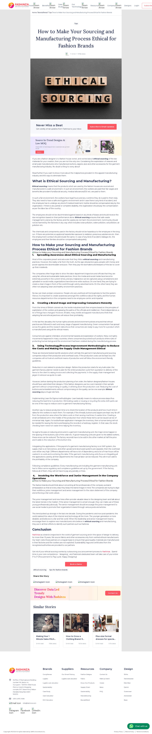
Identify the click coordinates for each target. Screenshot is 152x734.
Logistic (45, 679)
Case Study (46, 691)
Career (102, 683)
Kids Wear (127, 683)
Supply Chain (85, 687)
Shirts (126, 674)
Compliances (47, 674)
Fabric (83, 679)
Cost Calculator (48, 696)
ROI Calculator (48, 700)
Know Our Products (87, 683)
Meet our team (105, 679)
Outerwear (128, 691)
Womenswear (128, 679)
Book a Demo (76, 564)
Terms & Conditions (142, 731)
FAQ (101, 691)
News (101, 687)
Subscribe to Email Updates (102, 127)
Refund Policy (129, 731)
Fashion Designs (86, 674)
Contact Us (113, 593)
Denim (126, 687)
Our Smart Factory (68, 674)
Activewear (128, 696)
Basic (126, 700)
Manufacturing (86, 696)
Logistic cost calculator (50, 683)
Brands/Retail (43, 12)
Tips (50, 12)
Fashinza (36, 535)
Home (34, 12)
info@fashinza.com (29, 703)
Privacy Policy (118, 731)
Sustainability (47, 687)
